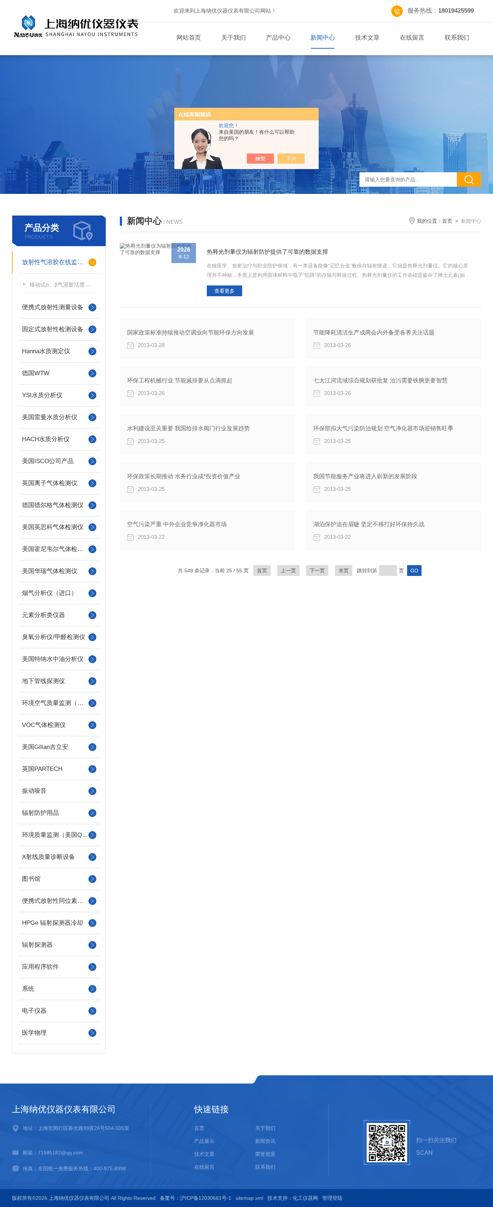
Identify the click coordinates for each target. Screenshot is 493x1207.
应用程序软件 (40, 966)
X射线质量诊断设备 (48, 856)
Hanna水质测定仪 (46, 351)
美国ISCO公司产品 (48, 461)
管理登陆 (332, 1198)
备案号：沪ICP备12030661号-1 (195, 1198)
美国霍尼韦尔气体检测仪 (56, 549)
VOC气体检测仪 (44, 725)
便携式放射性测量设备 (52, 307)
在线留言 (412, 37)
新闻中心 (322, 37)
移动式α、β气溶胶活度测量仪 (62, 284)
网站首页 (188, 37)
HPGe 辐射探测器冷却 (52, 922)
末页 (344, 570)
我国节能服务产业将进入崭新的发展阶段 (365, 476)
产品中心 (278, 37)
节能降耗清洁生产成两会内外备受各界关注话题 (374, 332)
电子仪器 (34, 1010)
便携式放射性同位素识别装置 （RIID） (59, 900)
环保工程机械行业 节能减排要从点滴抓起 (179, 380)
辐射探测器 (37, 944)
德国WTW (35, 373)
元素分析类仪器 (43, 615)
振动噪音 (34, 790)
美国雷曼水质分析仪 (49, 417)
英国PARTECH (42, 769)
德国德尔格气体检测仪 (52, 505)
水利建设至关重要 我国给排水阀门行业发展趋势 (188, 428)
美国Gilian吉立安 (45, 747)
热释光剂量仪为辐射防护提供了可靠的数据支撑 (267, 252)
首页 (447, 221)
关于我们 (233, 37)
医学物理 (34, 1032)
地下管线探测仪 (43, 681)
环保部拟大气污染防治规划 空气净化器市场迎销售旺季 (383, 428)
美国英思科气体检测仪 (52, 527)
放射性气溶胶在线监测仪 (56, 262)
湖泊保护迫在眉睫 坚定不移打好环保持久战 (368, 524)
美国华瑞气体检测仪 (49, 571)
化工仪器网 (305, 1198)
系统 (28, 988)
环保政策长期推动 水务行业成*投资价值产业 (183, 476)
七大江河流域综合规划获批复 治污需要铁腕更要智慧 (380, 380)
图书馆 (31, 878)
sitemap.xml (249, 1198)
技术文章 (367, 37)
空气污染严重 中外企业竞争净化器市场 (177, 524)
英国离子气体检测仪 (49, 483)
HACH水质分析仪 (46, 439)
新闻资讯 (265, 1141)
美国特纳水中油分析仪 (52, 659)
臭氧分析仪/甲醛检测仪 (53, 637)
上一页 (288, 570)
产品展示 (204, 1141)
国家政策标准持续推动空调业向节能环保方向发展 (190, 332)
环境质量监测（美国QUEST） (59, 834)
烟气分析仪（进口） (49, 593)
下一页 (317, 570)
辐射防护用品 (40, 812)
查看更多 (224, 291)
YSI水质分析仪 (42, 395)
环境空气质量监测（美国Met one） (59, 703)
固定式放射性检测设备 (52, 329)
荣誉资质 (265, 1154)
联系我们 (457, 37)
